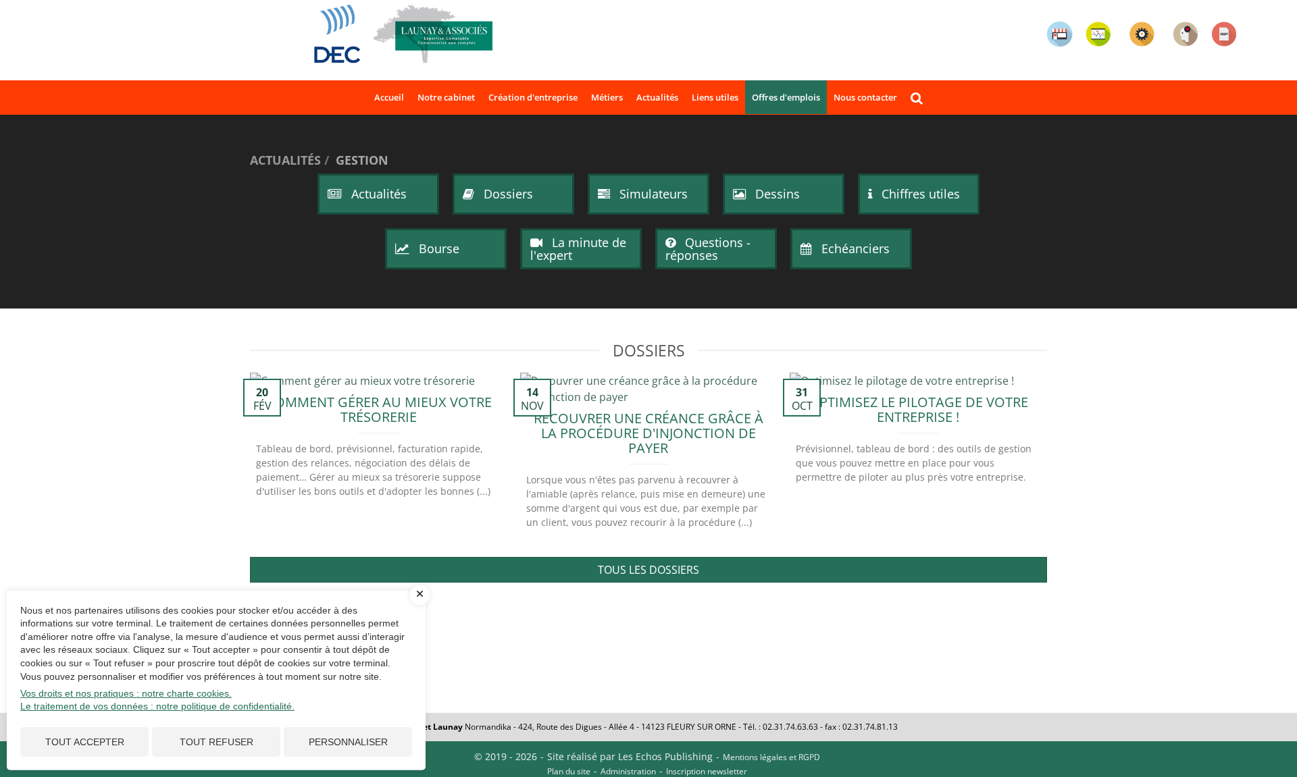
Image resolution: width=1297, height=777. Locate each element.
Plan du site (568, 771)
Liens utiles (715, 97)
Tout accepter (84, 741)
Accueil (389, 97)
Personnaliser (348, 741)
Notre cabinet (446, 97)
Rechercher (920, 97)
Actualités (657, 97)
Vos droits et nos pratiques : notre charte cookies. (126, 693)
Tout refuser (216, 741)
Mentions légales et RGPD (771, 757)
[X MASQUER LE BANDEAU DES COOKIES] (420, 595)
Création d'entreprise (533, 97)
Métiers (607, 97)
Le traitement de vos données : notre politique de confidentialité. (157, 706)
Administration (628, 771)
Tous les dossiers (648, 569)
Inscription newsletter (706, 771)
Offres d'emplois (786, 97)
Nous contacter (865, 97)
